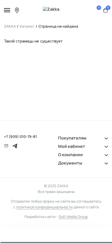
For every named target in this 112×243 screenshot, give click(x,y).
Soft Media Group (73, 216)
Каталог (27, 26)
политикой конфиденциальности (44, 206)
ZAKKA (10, 26)
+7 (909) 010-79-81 (20, 136)
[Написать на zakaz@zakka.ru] (6, 145)
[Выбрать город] (17, 10)
